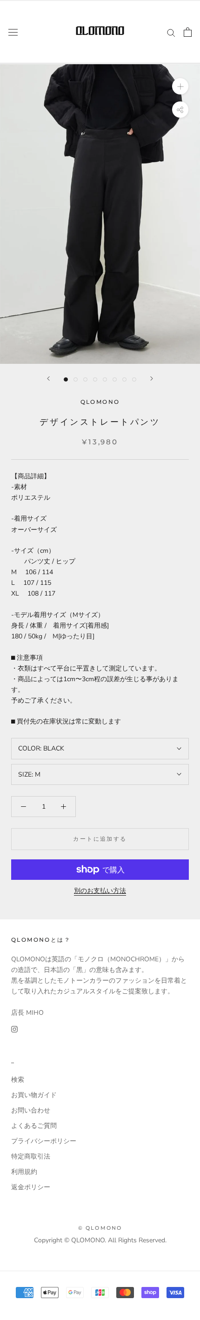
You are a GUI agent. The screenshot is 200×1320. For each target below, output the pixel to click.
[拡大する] (180, 86)
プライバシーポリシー (43, 1141)
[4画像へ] (95, 379)
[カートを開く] (188, 32)
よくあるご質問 (34, 1125)
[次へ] (151, 378)
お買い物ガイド (34, 1095)
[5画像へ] (105, 379)
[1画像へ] (66, 379)
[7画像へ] (124, 379)
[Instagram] (14, 1028)
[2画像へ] (75, 379)
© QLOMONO (100, 1228)
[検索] (171, 32)
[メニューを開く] (13, 31)
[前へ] (48, 378)
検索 (17, 1079)
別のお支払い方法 (100, 890)
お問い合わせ (30, 1110)
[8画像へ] (134, 379)
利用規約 (24, 1171)
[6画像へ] (115, 379)
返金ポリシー (30, 1187)
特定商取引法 (30, 1156)
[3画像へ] (85, 379)
